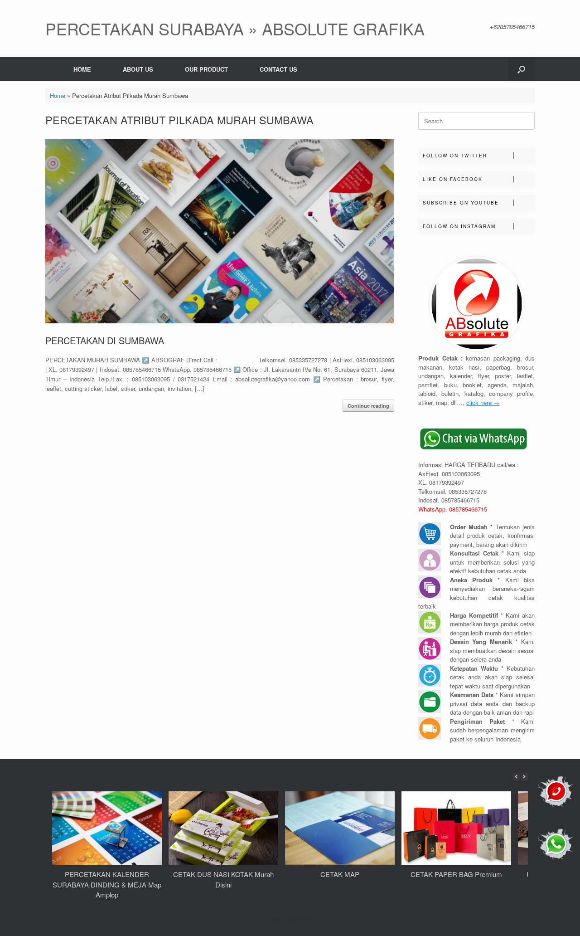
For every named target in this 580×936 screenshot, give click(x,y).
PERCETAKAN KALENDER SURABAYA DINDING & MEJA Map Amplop (107, 884)
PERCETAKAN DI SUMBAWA (104, 340)
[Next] (524, 776)
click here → (482, 402)
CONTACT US (278, 69)
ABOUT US (138, 69)
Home (57, 95)
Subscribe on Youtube (461, 203)
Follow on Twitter (455, 155)
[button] (521, 69)
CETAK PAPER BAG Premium (456, 874)
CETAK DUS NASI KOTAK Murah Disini (223, 879)
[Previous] (516, 776)
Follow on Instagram (459, 226)
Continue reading (368, 405)
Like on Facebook (453, 179)
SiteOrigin (302, 918)
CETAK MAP (339, 874)
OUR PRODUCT (206, 69)
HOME (82, 69)
